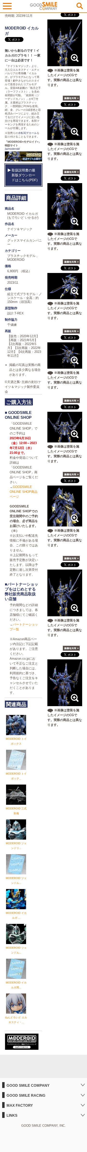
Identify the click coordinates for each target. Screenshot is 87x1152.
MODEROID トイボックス (16, 741)
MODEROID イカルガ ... (16, 915)
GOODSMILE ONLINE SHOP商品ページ (23, 491)
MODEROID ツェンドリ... (16, 846)
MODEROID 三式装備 (16, 811)
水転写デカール (27, 132)
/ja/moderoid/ (12, 148)
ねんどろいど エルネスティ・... (16, 1020)
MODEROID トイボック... (16, 776)
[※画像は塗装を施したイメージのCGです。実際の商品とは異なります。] (64, 64)
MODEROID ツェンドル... (16, 880)
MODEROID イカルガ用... (16, 985)
